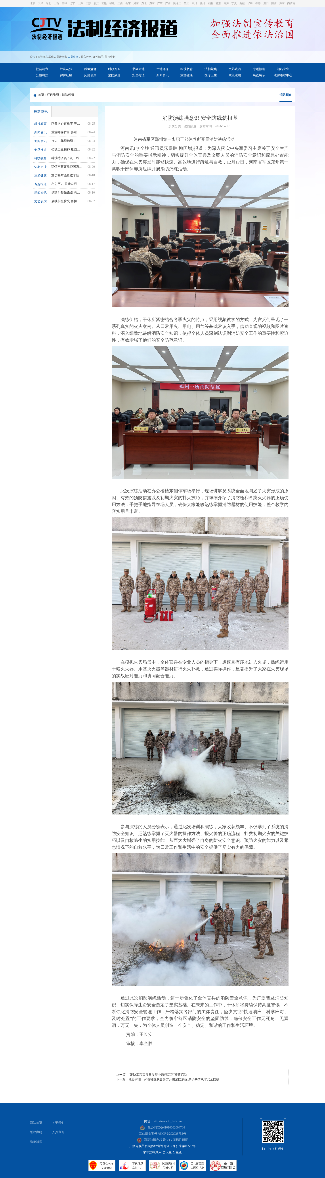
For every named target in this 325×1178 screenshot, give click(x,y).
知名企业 (283, 69)
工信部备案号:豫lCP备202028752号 (162, 1133)
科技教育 (186, 69)
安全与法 (138, 75)
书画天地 (138, 69)
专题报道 (259, 69)
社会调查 (42, 69)
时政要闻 (114, 69)
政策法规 (235, 75)
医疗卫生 (211, 75)
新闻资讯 (162, 75)
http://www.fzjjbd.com (167, 1121)
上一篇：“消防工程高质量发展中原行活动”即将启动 (151, 1074)
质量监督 (90, 69)
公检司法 (42, 75)
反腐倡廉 (90, 75)
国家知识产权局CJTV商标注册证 (166, 1140)
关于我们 (58, 1123)
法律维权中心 (283, 75)
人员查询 (73, 56)
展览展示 (259, 75)
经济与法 (66, 69)
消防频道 (114, 75)
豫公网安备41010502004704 (166, 1127)
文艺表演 (235, 69)
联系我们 (36, 1141)
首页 (41, 95)
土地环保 (162, 69)
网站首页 (36, 1123)
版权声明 (36, 1132)
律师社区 (66, 75)
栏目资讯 (53, 95)
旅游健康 (186, 75)
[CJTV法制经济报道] (103, 29)
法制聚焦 (211, 69)
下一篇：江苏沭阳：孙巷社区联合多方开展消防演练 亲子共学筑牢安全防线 (167, 1079)
